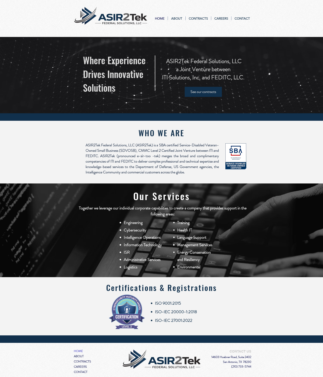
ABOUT (79, 356)
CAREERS (80, 366)
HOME (78, 351)
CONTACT (80, 372)
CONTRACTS (82, 361)
